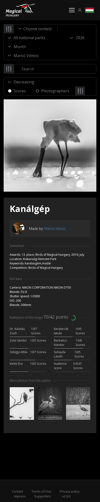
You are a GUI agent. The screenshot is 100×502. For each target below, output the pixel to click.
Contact (17, 491)
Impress (20, 496)
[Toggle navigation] (72, 10)
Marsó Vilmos (55, 228)
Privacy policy (70, 491)
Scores (20, 91)
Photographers (55, 91)
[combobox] (36, 29)
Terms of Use (41, 491)
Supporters (42, 496)
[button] (80, 10)
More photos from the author (30, 380)
